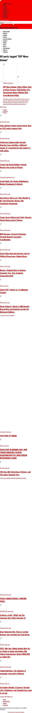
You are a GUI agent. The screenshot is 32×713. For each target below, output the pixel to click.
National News (7, 3)
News (4, 5)
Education (5, 16)
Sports (4, 46)
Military (5, 14)
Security (5, 11)
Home (4, 700)
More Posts (3, 107)
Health (5, 17)
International (6, 13)
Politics (5, 6)
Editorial (5, 50)
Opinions (5, 35)
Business (5, 33)
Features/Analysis (7, 39)
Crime (4, 8)
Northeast (5, 9)
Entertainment (6, 48)
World (4, 44)
